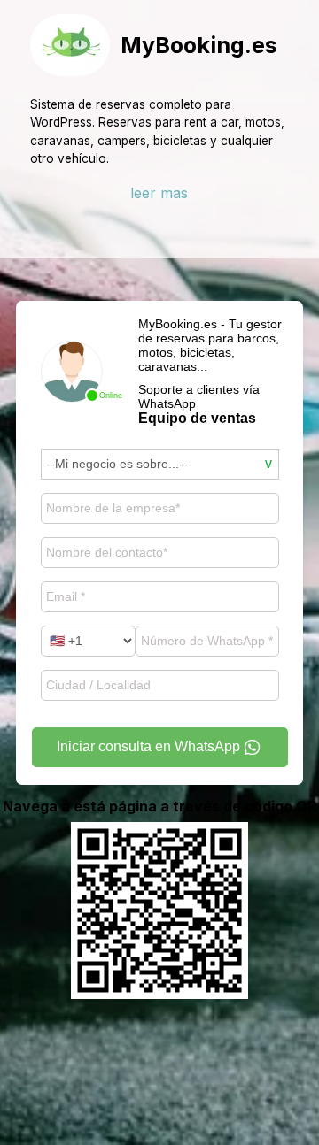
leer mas (159, 193)
